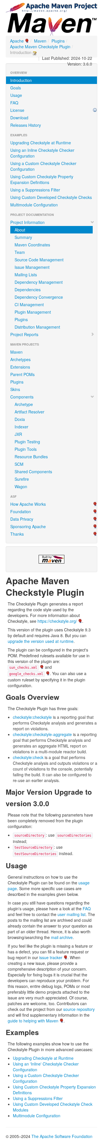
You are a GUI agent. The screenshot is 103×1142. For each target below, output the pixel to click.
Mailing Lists (26, 274)
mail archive (62, 937)
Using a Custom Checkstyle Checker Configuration (43, 166)
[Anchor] (88, 591)
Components (21, 397)
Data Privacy (21, 519)
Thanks (17, 534)
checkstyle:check (28, 757)
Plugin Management (33, 312)
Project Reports (24, 334)
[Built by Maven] (51, 559)
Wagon (21, 486)
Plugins (58, 41)
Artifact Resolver (29, 412)
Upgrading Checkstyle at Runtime (40, 142)
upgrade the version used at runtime (41, 641)
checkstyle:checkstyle (32, 717)
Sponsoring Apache (28, 526)
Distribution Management (37, 327)
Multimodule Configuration (34, 205)
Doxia (20, 419)
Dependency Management (39, 282)
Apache (17, 41)
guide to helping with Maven (33, 1021)
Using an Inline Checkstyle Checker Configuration (42, 153)
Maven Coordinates (32, 245)
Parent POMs (22, 374)
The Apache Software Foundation (61, 1136)
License (17, 110)
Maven (40, 41)
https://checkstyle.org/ (57, 621)
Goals (15, 88)
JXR (18, 434)
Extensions (20, 367)
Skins (15, 389)
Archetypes (20, 359)
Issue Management (32, 267)
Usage (16, 95)
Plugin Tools (26, 449)
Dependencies (28, 289)
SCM (19, 464)
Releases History (25, 125)
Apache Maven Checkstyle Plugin (40, 46)
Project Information (27, 222)
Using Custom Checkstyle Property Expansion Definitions (41, 179)
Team (20, 252)
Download (19, 117)
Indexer (21, 427)
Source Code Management (39, 259)
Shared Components (33, 471)
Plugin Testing (27, 441)
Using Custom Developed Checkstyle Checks (51, 197)
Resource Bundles (31, 456)
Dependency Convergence (39, 297)
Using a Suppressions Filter (35, 190)
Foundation (20, 511)
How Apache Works (28, 504)
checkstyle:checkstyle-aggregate (42, 734)
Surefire (22, 479)
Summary (23, 237)
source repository (79, 1009)
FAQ (14, 103)
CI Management (29, 304)
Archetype (24, 404)
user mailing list (72, 914)
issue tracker (50, 957)
